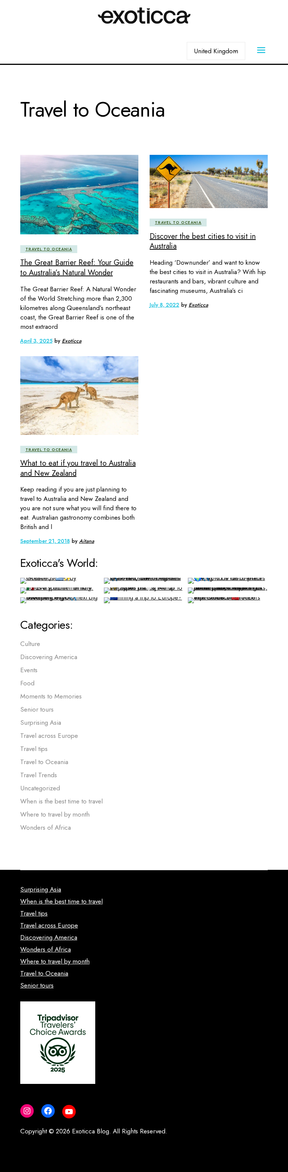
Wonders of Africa (45, 827)
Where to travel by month (55, 814)
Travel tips (34, 748)
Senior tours (37, 709)
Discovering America (48, 656)
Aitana (86, 541)
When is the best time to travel (61, 801)
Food (27, 683)
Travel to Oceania (49, 249)
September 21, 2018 (45, 541)
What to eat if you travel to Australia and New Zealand (78, 468)
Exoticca (71, 341)
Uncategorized (40, 788)
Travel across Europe (49, 735)
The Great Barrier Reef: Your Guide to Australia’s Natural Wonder (77, 267)
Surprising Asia (40, 722)
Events (29, 669)
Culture (30, 643)
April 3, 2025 (36, 341)
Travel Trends (38, 774)
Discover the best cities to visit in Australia (203, 241)
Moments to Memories (51, 696)
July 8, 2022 (164, 305)
